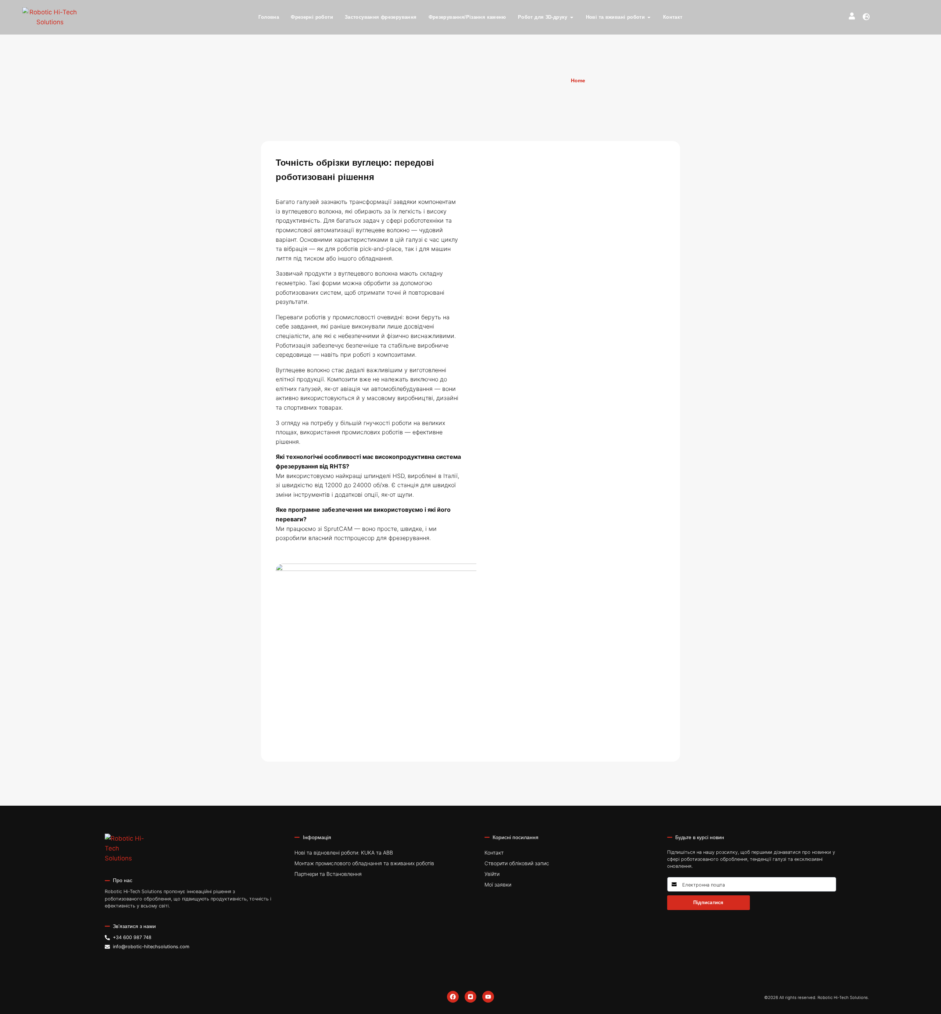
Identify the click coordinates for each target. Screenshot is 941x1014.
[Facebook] (453, 997)
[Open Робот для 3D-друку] (571, 17)
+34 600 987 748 (132, 937)
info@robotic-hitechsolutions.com (151, 946)
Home (578, 80)
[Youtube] (488, 997)
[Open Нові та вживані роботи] (649, 17)
